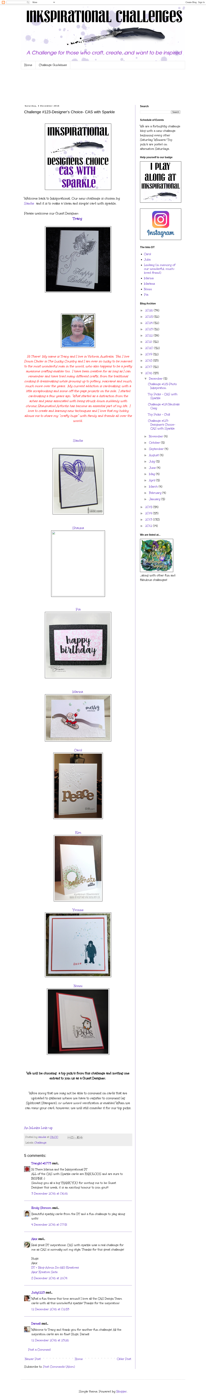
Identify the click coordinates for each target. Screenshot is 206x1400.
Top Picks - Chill (159, 414)
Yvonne (78, 910)
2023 (149, 329)
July (152, 461)
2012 (149, 526)
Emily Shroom (41, 1208)
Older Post (124, 1359)
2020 (149, 348)
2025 (149, 317)
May (152, 474)
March (154, 486)
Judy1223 (38, 1292)
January (155, 499)
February (155, 493)
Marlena (149, 284)
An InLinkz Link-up (38, 1128)
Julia (147, 259)
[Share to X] (75, 1137)
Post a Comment (39, 1350)
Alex (34, 1239)
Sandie (29, 203)
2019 (149, 354)
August (154, 455)
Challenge (40, 1142)
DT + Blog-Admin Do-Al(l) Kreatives (55, 1268)
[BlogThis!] (72, 1137)
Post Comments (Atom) (59, 1367)
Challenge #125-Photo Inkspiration (162, 386)
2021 (149, 342)
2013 (149, 519)
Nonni (78, 986)
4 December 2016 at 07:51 (49, 1225)
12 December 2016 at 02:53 (50, 1309)
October (155, 443)
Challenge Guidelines (53, 65)
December (156, 379)
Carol (78, 750)
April (152, 480)
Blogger (121, 1391)
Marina (78, 692)
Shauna (78, 528)
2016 (149, 373)
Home (28, 65)
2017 (149, 367)
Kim (78, 832)
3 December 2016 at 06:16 (49, 1193)
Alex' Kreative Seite (44, 1272)
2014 (149, 513)
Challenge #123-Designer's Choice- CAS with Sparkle (161, 424)
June (153, 468)
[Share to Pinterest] (81, 1137)
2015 (149, 507)
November (156, 436)
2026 (149, 310)
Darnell (36, 1324)
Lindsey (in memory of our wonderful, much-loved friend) (159, 269)
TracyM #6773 (41, 1163)
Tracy (78, 218)
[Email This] (69, 1137)
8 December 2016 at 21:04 (49, 1278)
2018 (149, 361)
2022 (149, 335)
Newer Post (33, 1359)
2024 (149, 323)
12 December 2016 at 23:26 (50, 1340)
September (157, 449)
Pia (78, 609)
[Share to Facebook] (78, 1137)
